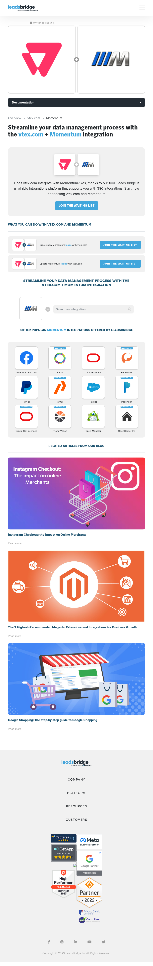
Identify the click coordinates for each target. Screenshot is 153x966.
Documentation (23, 102)
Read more (15, 543)
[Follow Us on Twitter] (103, 942)
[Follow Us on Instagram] (62, 942)
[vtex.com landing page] (42, 60)
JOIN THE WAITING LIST (76, 205)
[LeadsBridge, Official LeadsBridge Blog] (23, 7)
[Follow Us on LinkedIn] (75, 942)
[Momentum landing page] (111, 60)
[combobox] (93, 309)
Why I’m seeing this (43, 23)
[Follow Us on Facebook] (49, 942)
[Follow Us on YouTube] (89, 942)
